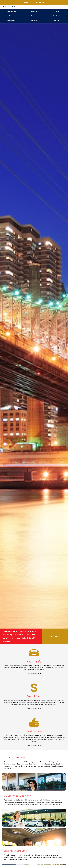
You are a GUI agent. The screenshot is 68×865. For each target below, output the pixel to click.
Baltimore (34, 11)
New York (57, 20)
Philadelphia (56, 16)
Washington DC (11, 11)
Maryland (11, 16)
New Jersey (33, 20)
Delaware (34, 16)
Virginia (56, 11)
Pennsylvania (11, 20)
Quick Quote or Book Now (34, 3)
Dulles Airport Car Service (11, 7)
